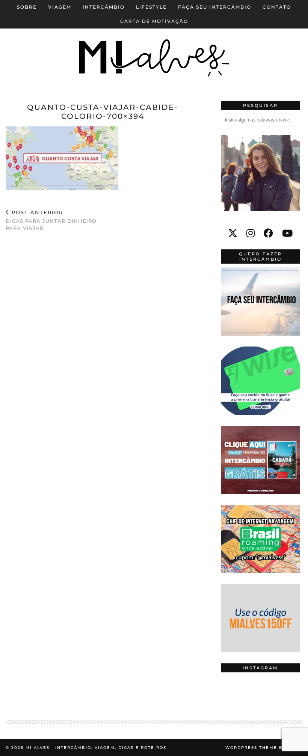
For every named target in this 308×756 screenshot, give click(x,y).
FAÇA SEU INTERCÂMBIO (214, 7)
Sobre (27, 7)
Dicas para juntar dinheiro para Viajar (51, 220)
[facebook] (268, 233)
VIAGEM (59, 7)
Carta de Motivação (154, 21)
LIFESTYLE (151, 7)
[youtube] (287, 233)
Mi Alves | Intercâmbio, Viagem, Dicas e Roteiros (96, 747)
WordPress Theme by (263, 747)
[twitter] (232, 233)
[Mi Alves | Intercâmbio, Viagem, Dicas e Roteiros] (154, 45)
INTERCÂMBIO (104, 7)
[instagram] (250, 233)
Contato (277, 7)
